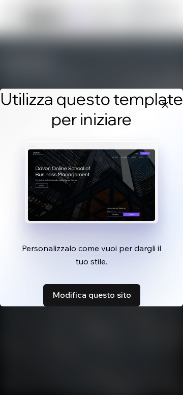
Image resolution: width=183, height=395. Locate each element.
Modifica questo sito (91, 295)
